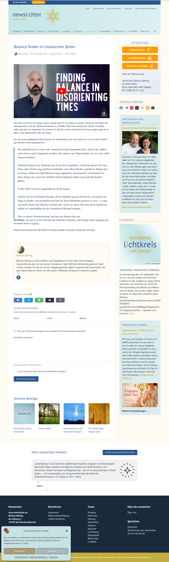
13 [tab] (94, 489)
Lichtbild (132, 31)
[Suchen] (155, 31)
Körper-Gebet (45, 428)
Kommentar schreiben (23, 337)
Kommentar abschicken (26, 379)
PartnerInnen (98, 8)
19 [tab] (118, 489)
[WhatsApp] (39, 300)
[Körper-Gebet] (49, 413)
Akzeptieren (20, 551)
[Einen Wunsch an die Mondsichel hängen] (74, 413)
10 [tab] (82, 489)
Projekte (17, 31)
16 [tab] (106, 489)
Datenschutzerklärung (39, 557)
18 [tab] (114, 489)
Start (88, 8)
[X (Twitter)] (137, 107)
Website (100, 220)
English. (35, 223)
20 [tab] (122, 489)
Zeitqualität (105, 31)
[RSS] (147, 107)
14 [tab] (98, 489)
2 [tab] (51, 489)
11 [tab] (86, 489)
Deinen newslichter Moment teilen (120, 452)
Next (139, 472)
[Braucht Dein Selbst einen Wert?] (24, 413)
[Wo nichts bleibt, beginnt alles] (99, 413)
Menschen (29, 31)
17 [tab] (110, 489)
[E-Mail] (49, 300)
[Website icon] (18, 277)
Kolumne (78, 31)
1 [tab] (47, 489)
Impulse (66, 31)
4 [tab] (58, 489)
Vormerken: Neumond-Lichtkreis (139, 270)
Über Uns (144, 31)
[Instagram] (131, 107)
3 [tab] (54, 489)
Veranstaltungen (134, 324)
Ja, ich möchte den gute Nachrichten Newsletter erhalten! (41, 371)
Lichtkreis (128, 8)
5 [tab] (62, 489)
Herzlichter (53, 31)
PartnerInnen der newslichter (142, 530)
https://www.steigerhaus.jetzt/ (137, 207)
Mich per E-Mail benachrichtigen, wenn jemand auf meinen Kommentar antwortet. (51, 331)
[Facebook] (18, 300)
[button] (66, 531)
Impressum (53, 557)
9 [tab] (78, 489)
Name (17, 318)
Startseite (132, 527)
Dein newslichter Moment (145, 8)
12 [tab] (90, 489)
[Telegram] (28, 300)
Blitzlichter (119, 31)
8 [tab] (74, 489)
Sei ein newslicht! (114, 8)
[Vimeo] (142, 107)
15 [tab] (102, 489)
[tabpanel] (84, 472)
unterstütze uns (38, 2)
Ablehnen (52, 551)
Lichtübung (90, 31)
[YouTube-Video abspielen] (62, 91)
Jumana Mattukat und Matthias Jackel (140, 128)
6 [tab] (66, 489)
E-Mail (50, 318)
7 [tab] (70, 489)
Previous (29, 472)
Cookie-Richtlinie (22, 557)
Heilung (41, 31)
